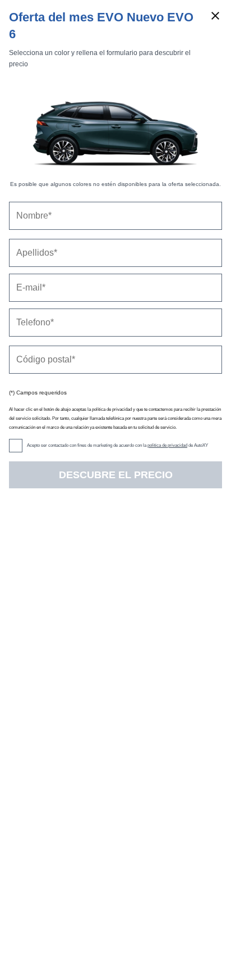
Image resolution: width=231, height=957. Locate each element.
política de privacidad (167, 445)
